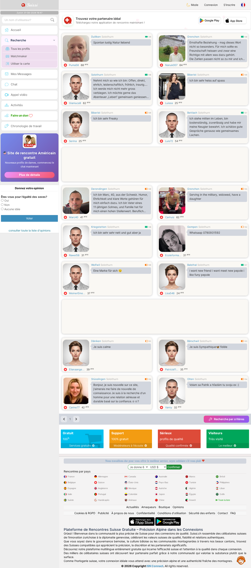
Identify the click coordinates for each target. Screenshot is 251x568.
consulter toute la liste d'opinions (29, 230)
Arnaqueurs (148, 507)
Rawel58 (74, 255)
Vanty (168, 407)
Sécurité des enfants (202, 513)
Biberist (191, 74)
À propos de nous (122, 513)
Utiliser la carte (20, 63)
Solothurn (108, 36)
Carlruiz (169, 217)
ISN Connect (154, 566)
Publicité (103, 513)
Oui (6, 200)
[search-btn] (52, 19)
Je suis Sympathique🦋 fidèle (208, 346)
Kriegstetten (98, 226)
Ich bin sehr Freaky (105, 118)
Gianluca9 (75, 103)
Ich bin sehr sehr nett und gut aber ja (117, 232)
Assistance (241, 560)
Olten (190, 379)
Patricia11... (171, 369)
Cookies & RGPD (84, 513)
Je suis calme (102, 346)
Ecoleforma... (173, 255)
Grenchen (193, 36)
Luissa (169, 103)
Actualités (132, 507)
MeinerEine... (77, 293)
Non (7, 204)
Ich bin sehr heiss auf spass (207, 80)
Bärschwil (193, 341)
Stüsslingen (98, 379)
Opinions (178, 507)
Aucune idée (12, 209)
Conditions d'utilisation (171, 513)
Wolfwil (95, 264)
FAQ (233, 513)
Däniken (96, 341)
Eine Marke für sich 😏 (107, 270)
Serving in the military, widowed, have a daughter (214, 196)
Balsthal (192, 264)
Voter (29, 218)
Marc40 (73, 217)
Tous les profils (20, 48)
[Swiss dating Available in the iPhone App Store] (142, 519)
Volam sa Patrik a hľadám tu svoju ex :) (214, 384)
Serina (73, 141)
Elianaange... (77, 369)
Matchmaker (19, 56)
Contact (223, 513)
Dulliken (96, 36)
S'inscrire (229, 4)
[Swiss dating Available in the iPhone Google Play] (168, 519)
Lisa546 (170, 293)
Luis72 (169, 141)
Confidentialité (145, 513)
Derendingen (99, 188)
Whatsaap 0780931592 (204, 232)
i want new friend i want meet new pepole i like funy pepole (216, 272)
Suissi (31, 5)
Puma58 (74, 65)
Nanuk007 (171, 65)
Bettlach (192, 112)
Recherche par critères (229, 419)
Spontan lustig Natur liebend (111, 42)
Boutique (164, 507)
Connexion (211, 4)
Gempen (192, 226)
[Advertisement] (155, 168)
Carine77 (74, 407)
